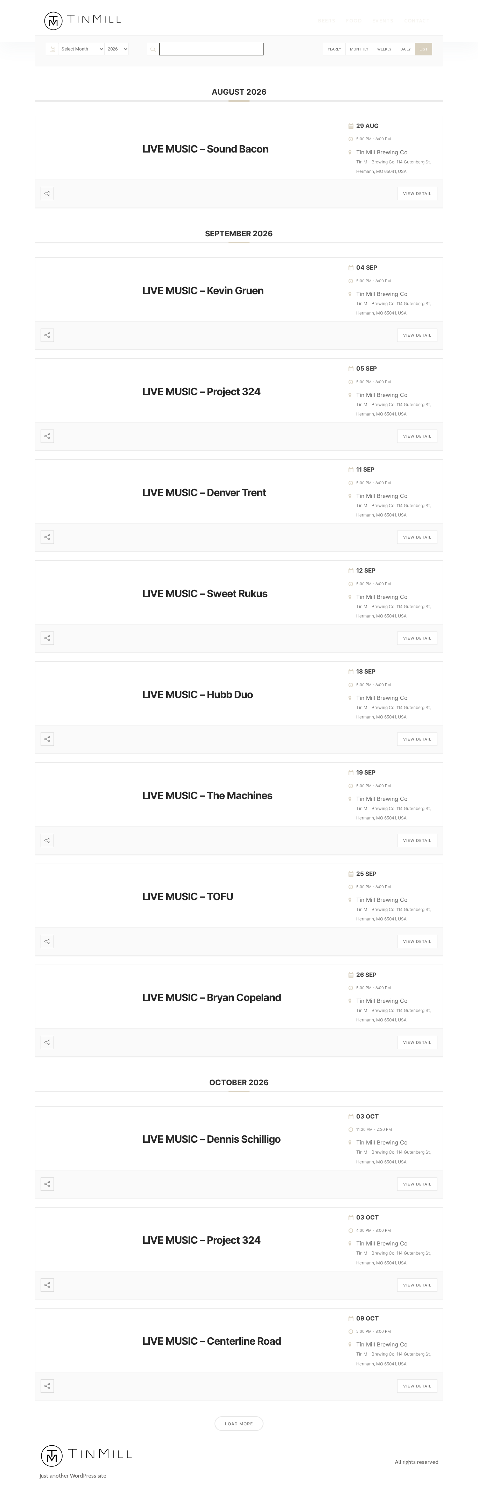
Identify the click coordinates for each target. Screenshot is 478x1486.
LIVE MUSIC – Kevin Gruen (202, 290)
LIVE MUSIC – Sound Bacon (205, 149)
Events (383, 21)
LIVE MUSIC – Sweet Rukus (204, 593)
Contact (417, 21)
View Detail (417, 193)
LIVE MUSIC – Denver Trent (204, 492)
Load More (239, 1423)
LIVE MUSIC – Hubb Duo (197, 694)
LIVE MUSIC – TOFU (187, 896)
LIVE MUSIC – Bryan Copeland (211, 997)
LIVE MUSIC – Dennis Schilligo (211, 1139)
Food (354, 21)
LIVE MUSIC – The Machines (207, 795)
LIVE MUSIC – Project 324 (201, 391)
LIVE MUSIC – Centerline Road (211, 1341)
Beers (327, 21)
